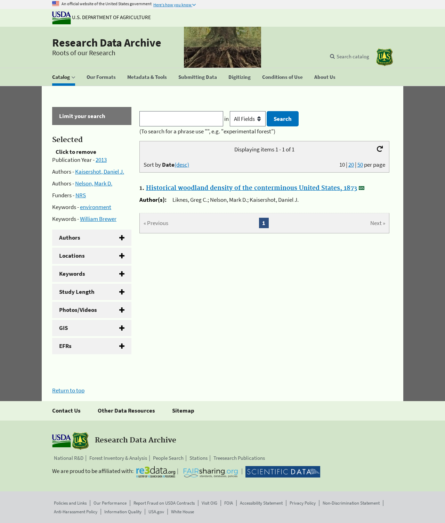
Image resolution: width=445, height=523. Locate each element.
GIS (63, 328)
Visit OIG (209, 503)
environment (95, 207)
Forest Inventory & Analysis (118, 458)
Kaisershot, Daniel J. (99, 171)
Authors (69, 237)
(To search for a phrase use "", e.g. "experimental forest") (207, 131)
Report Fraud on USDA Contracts (164, 503)
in (227, 119)
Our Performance (110, 503)
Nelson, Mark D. (93, 183)
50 (360, 164)
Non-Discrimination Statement (351, 503)
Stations (198, 458)
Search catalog (353, 56)
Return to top (68, 390)
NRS (80, 195)
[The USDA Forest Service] (384, 57)
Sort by (166, 164)
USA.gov (156, 512)
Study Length (77, 292)
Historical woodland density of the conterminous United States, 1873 (251, 188)
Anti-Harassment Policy (75, 512)
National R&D (68, 458)
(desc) (182, 164)
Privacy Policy (303, 503)
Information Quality (122, 512)
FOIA (228, 503)
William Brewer (98, 219)
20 (351, 164)
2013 (101, 160)
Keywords (72, 273)
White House (182, 512)
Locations (72, 255)
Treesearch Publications (239, 458)
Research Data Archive (106, 43)
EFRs (65, 346)
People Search (168, 458)
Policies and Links (70, 503)
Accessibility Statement (261, 503)
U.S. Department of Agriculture (111, 17)
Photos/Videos (78, 310)
